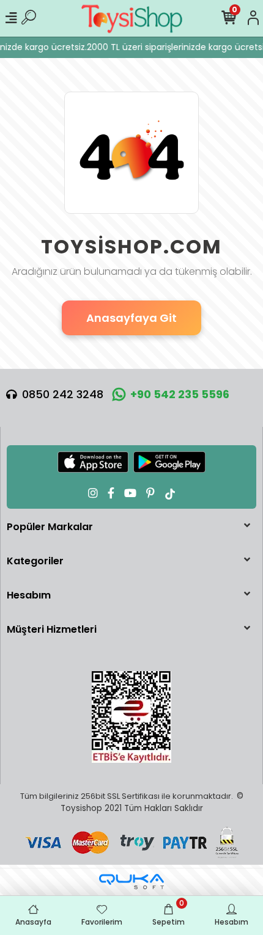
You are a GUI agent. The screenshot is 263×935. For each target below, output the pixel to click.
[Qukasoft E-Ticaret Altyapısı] (131, 881)
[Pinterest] (150, 493)
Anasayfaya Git (131, 318)
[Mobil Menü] (11, 18)
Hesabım (29, 595)
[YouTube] (130, 493)
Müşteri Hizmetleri (52, 629)
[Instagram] (93, 493)
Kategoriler (35, 561)
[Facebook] (111, 493)
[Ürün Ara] (28, 18)
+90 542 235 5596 (179, 394)
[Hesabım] (253, 18)
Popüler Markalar (50, 527)
